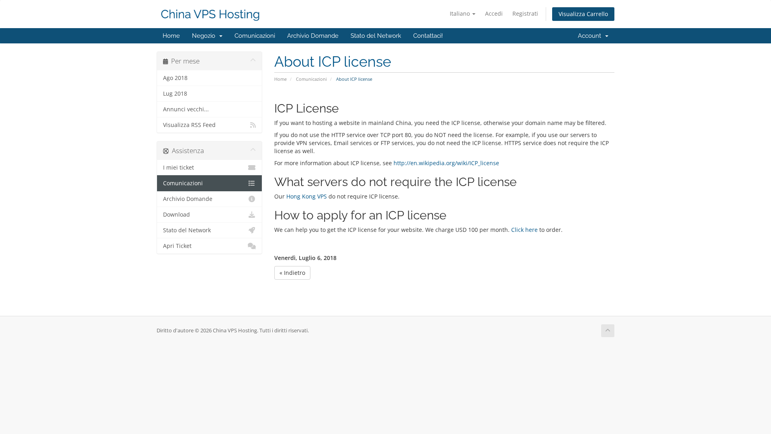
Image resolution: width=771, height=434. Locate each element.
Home (171, 35)
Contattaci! (428, 35)
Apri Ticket (177, 246)
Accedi (494, 13)
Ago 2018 (175, 78)
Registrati (525, 13)
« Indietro (292, 272)
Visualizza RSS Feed (189, 125)
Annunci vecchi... (186, 109)
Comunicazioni (255, 35)
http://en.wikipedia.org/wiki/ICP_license (446, 163)
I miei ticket (178, 167)
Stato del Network (376, 35)
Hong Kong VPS (306, 196)
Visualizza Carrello (583, 14)
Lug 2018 (175, 93)
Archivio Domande (313, 35)
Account (591, 35)
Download (176, 214)
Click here (524, 229)
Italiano (460, 13)
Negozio (205, 35)
